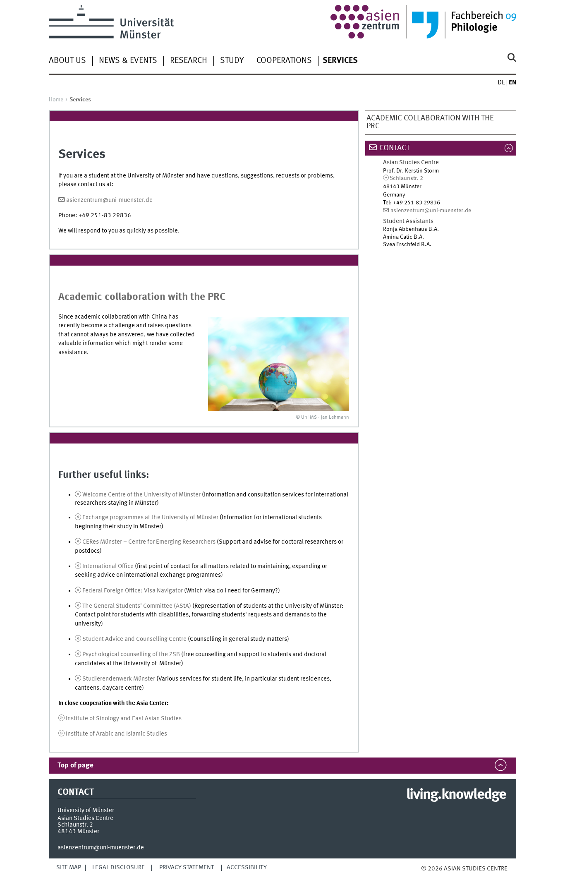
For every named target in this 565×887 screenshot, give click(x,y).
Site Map (68, 867)
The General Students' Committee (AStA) (136, 606)
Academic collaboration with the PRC (430, 122)
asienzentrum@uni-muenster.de (109, 200)
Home (56, 100)
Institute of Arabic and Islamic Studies (116, 734)
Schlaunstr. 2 (406, 178)
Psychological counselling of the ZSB (131, 654)
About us (67, 61)
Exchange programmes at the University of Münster (150, 517)
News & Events (128, 61)
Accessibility (247, 867)
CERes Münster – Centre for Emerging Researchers (148, 542)
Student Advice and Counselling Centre (135, 639)
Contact (394, 148)
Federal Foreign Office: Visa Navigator (132, 590)
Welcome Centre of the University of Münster (141, 494)
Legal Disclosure (118, 867)
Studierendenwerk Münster (118, 679)
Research (188, 61)
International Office (108, 566)
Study (232, 61)
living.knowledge (456, 795)
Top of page (75, 765)
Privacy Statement (186, 867)
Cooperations (284, 61)
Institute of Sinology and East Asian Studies (124, 718)
